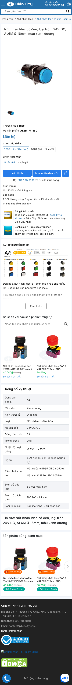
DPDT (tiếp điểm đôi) (43, 149)
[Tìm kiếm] (68, 11)
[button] (67, 566)
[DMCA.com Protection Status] (14, 662)
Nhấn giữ (23, 162)
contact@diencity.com (22, 625)
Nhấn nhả (9, 162)
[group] (36, 73)
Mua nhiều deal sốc (47, 173)
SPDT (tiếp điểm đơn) (16, 149)
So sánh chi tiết (12, 376)
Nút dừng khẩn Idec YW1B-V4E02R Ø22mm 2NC (52, 368)
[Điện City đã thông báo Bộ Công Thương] (15, 639)
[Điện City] (19, 4)
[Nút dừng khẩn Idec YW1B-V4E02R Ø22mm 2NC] (53, 347)
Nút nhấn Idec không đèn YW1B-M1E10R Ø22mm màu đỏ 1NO (18, 368)
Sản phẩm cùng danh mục (22, 536)
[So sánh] (65, 173)
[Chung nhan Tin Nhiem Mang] (19, 651)
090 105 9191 (54, 4)
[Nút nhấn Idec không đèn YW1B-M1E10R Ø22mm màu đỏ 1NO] (19, 347)
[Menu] (3, 4)
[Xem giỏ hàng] (69, 4)
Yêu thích (17, 173)
